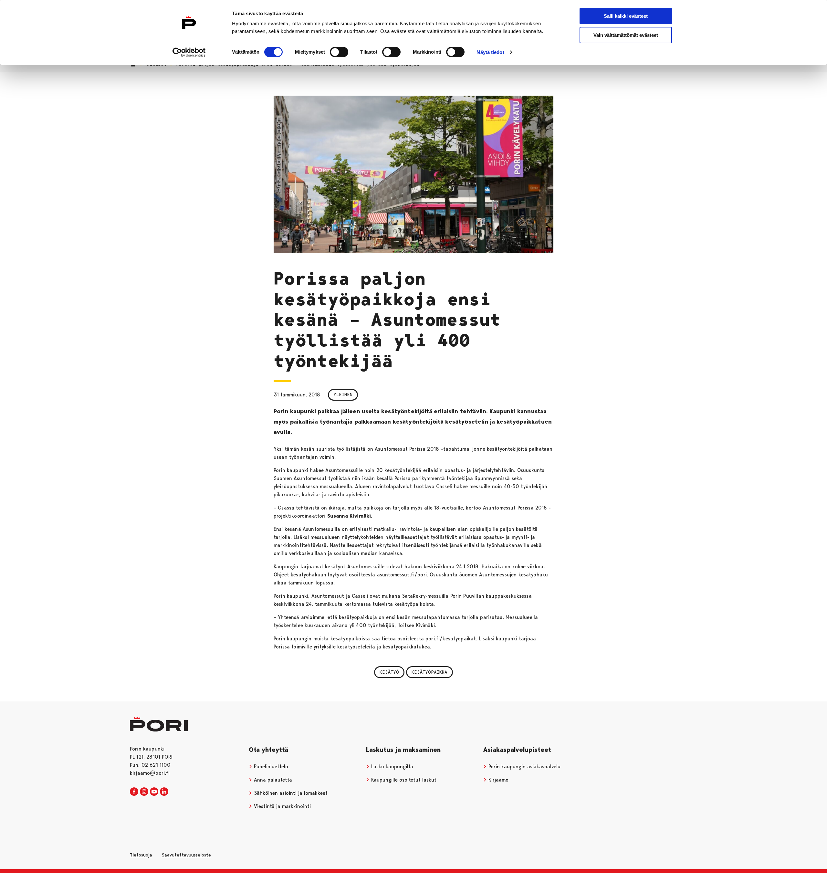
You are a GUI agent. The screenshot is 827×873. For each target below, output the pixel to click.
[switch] (339, 52)
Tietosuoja (141, 855)
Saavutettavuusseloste (186, 855)
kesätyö (389, 672)
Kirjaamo (497, 780)
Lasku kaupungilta (391, 766)
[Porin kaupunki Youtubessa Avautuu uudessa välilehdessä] (154, 791)
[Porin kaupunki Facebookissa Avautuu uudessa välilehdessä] (134, 791)
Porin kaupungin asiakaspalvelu (523, 766)
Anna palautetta (272, 780)
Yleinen (342, 394)
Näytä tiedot (490, 52)
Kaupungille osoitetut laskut (403, 780)
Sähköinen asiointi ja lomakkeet (290, 793)
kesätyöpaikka (429, 672)
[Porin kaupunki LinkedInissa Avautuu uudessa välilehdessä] (164, 791)
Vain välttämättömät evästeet (625, 35)
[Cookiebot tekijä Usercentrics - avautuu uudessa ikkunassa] (189, 52)
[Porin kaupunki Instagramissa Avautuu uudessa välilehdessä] (144, 791)
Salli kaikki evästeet (626, 16)
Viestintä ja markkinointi (281, 806)
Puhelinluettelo (270, 766)
